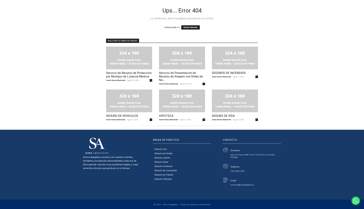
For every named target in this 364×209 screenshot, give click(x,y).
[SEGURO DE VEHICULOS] (129, 101)
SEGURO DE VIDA (223, 116)
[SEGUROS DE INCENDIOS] (235, 58)
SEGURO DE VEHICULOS (122, 116)
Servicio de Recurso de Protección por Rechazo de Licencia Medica (129, 74)
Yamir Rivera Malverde (115, 80)
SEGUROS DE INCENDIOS (229, 73)
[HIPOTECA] (182, 101)
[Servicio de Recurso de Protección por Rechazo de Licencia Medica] (129, 58)
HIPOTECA (166, 116)
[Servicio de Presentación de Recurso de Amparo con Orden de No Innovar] (182, 58)
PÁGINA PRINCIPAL (190, 27)
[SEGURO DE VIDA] (235, 101)
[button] (355, 200)
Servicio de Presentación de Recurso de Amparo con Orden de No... (181, 76)
